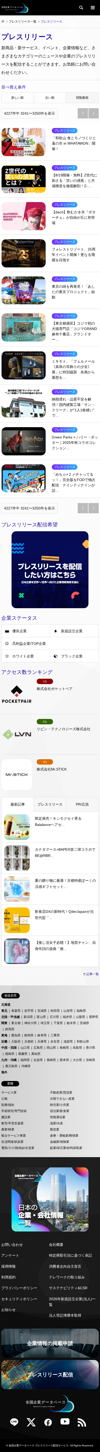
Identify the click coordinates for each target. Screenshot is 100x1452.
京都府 (29, 1041)
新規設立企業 (72, 631)
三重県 (55, 1035)
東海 (4, 1035)
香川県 (90, 1047)
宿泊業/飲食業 (59, 1111)
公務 (4, 1098)
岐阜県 (42, 1035)
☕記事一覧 (91, 974)
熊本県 (64, 1060)
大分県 (77, 1060)
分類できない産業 (62, 1098)
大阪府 (16, 1041)
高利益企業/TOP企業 (29, 644)
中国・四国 (9, 1047)
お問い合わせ (12, 1245)
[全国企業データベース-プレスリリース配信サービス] (14, 7)
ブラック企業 (72, 656)
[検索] (80, 7)
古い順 (49, 97)
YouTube (67, 1424)
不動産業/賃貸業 (61, 1092)
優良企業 (19, 631)
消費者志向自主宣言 (65, 1266)
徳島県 (9, 1054)
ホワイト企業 (23, 656)
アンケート (10, 1255)
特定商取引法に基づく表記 (70, 1255)
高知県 (36, 1054)
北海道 (6, 1004)
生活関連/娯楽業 (12, 1142)
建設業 (6, 1117)
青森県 (16, 1011)
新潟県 (28, 1017)
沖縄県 (26, 1066)
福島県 (81, 1011)
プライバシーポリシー (19, 1288)
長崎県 (51, 1060)
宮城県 (42, 1011)
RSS (83, 1424)
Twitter (33, 1424)
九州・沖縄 (9, 1060)
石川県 (54, 1017)
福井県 (67, 1017)
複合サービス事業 (13, 1135)
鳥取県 (77, 1047)
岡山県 (51, 1047)
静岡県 (29, 1035)
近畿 (4, 1041)
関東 (4, 1023)
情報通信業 (57, 1117)
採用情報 (8, 1266)
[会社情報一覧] (50, 1199)
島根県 (64, 1047)
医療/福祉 (7, 1105)
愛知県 (16, 1035)
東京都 (16, 1023)
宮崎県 (90, 1060)
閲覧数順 (82, 97)
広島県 (38, 1047)
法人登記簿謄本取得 (65, 1315)
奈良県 (55, 1041)
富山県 (41, 1017)
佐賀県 (38, 1060)
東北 (4, 1011)
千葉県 (58, 1023)
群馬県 (9, 1029)
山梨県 (80, 1017)
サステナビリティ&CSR (68, 1288)
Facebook (50, 1424)
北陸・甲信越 (10, 1017)
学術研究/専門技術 (14, 1111)
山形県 (68, 1011)
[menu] (92, 7)
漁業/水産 (56, 1123)
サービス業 (9, 1092)
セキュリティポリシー (19, 1299)
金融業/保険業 (59, 1142)
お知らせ (8, 1310)
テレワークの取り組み (67, 1277)
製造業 (54, 1129)
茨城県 (84, 1023)
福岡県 (25, 1060)
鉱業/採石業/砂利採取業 (66, 1148)
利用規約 (8, 1277)
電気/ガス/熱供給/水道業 (17, 1148)
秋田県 (55, 1011)
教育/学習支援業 (12, 1123)
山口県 (25, 1047)
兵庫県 (42, 1041)
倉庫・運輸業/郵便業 (64, 1135)
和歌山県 (83, 1041)
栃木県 (71, 1023)
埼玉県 (45, 1023)
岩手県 (29, 1011)
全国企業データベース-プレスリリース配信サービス (38, 1445)
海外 (4, 1072)
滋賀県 (68, 1041)
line (16, 1424)
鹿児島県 (11, 1066)
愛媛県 (22, 1054)
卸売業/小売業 (59, 1105)
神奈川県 (30, 1023)
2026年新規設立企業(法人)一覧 (72, 1302)
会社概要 (56, 1245)
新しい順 (17, 97)
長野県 (93, 1017)
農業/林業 (7, 1129)
